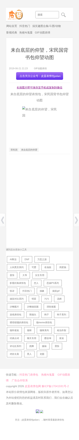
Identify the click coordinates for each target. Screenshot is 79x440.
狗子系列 (61, 314)
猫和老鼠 (14, 330)
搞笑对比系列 (17, 299)
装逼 (61, 338)
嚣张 (12, 275)
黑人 (29, 354)
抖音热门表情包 (28, 374)
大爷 (24, 275)
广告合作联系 (20, 380)
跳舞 (31, 346)
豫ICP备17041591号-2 (55, 386)
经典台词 (14, 338)
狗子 (46, 314)
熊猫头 (32, 314)
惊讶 (12, 291)
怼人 (36, 283)
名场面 (47, 267)
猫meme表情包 (44, 322)
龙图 (42, 354)
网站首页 (11, 26)
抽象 (42, 291)
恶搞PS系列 (53, 283)
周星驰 (62, 267)
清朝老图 (51, 306)
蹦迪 (44, 346)
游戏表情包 (15, 314)
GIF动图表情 (42, 32)
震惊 (57, 346)
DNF (27, 259)
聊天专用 (31, 338)
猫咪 (29, 330)
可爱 (34, 267)
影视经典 (11, 32)
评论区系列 (15, 346)
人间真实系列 (17, 267)
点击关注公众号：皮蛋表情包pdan (40, 76)
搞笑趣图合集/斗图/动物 (46, 26)
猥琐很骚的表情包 (19, 322)
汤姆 (59, 299)
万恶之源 (42, 259)
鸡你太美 (14, 354)
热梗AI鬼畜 (26, 32)
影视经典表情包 (18, 283)
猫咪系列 (44, 330)
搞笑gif (55, 291)
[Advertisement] (39, 197)
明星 (34, 299)
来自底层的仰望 (29, 149)
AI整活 (13, 259)
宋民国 (14, 149)
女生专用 (39, 275)
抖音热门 (24, 26)
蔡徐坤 (47, 338)
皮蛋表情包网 (33, 386)
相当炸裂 (61, 330)
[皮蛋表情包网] (14, 14)
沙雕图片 (14, 306)
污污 (46, 299)
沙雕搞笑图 (33, 306)
